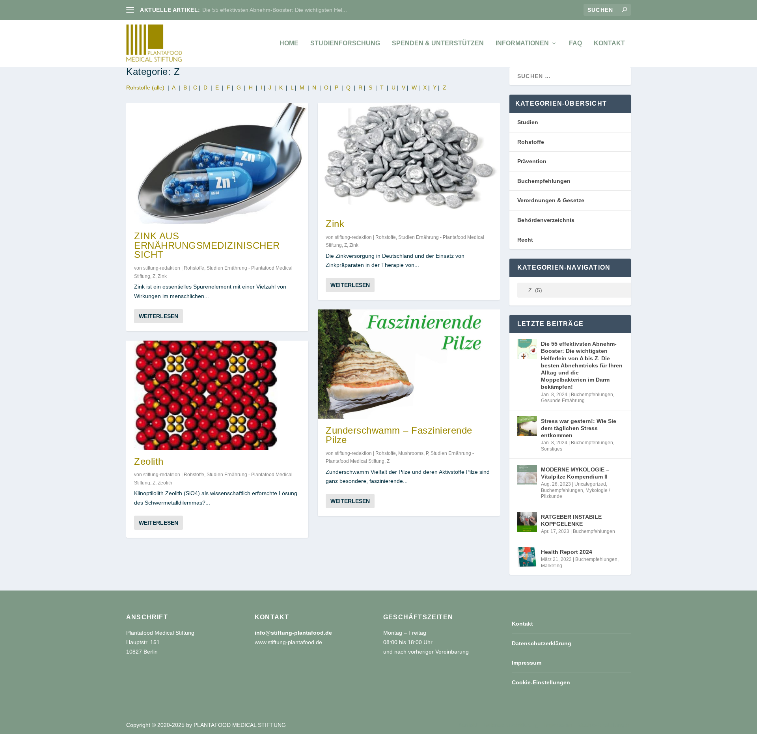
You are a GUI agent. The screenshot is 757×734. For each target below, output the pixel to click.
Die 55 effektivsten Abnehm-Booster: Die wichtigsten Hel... (274, 10)
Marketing (551, 565)
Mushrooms (410, 453)
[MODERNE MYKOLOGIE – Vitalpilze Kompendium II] (527, 474)
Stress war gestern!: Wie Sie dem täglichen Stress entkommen (578, 428)
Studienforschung (345, 43)
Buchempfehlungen (544, 181)
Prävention (531, 161)
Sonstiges (551, 449)
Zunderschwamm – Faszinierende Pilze (399, 435)
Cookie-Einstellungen (541, 682)
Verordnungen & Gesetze (550, 200)
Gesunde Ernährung (563, 400)
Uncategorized (590, 484)
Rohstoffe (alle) (145, 87)
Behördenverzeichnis (545, 220)
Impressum (526, 662)
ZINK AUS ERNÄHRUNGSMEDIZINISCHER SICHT (207, 245)
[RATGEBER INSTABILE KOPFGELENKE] (527, 522)
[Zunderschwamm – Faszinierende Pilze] (409, 364)
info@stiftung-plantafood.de (293, 633)
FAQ (575, 43)
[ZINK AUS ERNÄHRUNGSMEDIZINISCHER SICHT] (217, 163)
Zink (162, 276)
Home (289, 43)
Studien (527, 122)
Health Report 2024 (566, 552)
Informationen (522, 43)
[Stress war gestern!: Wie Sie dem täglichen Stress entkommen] (527, 426)
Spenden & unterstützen (438, 43)
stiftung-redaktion (161, 268)
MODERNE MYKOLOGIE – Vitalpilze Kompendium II (575, 473)
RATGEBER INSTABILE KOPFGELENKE (571, 520)
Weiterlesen (158, 316)
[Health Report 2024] (527, 557)
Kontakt (609, 43)
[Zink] (409, 157)
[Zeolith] (217, 395)
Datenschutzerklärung (541, 643)
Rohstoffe (194, 268)
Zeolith (149, 461)
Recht (525, 240)
